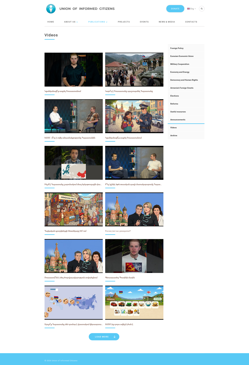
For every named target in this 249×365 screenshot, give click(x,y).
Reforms (174, 103)
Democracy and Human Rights (184, 79)
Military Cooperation (179, 64)
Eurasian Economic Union (182, 56)
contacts (191, 21)
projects (124, 21)
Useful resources (178, 111)
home (50, 21)
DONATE (175, 8)
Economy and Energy (179, 72)
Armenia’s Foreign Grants (181, 87)
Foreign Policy (176, 48)
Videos (173, 127)
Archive (173, 135)
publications (96, 21)
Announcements (177, 119)
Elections (174, 95)
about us (69, 21)
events (144, 21)
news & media (167, 21)
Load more (102, 336)
